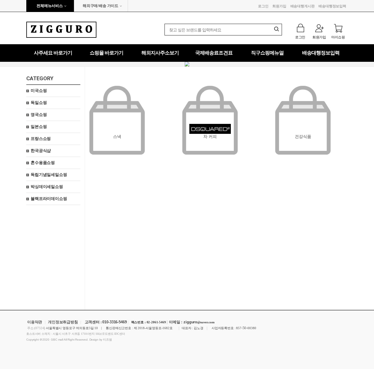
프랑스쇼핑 (41, 138)
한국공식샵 (41, 150)
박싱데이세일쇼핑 (47, 186)
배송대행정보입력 (332, 6)
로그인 (263, 6)
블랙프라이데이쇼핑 (49, 199)
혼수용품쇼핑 (43, 162)
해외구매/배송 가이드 (100, 6)
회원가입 (279, 6)
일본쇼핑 (39, 126)
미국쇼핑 (39, 90)
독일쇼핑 (39, 102)
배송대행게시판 (302, 6)
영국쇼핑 (39, 114)
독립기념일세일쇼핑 (49, 174)
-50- (244, 328)
